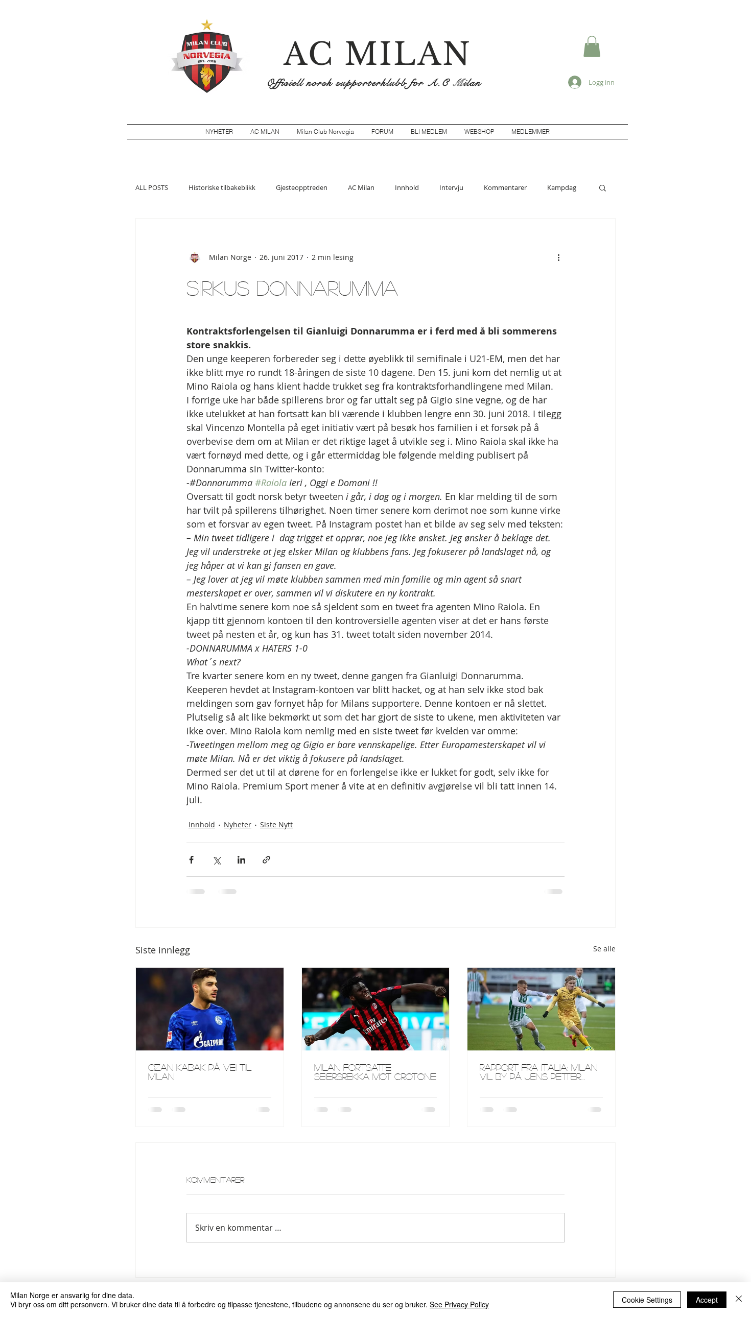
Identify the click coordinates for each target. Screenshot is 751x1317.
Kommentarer (505, 187)
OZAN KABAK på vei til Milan (199, 1072)
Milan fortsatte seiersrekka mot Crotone (375, 1072)
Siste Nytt (276, 824)
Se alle (604, 948)
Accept (707, 1300)
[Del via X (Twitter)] (216, 860)
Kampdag (561, 187)
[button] (592, 46)
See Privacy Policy (459, 1304)
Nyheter (237, 824)
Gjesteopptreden (301, 187)
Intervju (451, 187)
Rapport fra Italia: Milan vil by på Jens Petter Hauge (538, 1072)
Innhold (407, 187)
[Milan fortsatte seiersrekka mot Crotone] (376, 1009)
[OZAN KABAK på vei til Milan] (210, 1009)
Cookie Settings (647, 1300)
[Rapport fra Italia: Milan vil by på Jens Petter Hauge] (541, 1009)
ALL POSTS (151, 187)
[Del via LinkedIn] (241, 860)
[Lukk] (739, 1299)
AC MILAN (378, 54)
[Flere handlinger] (558, 257)
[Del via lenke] (266, 860)
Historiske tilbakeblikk (222, 187)
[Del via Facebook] (191, 860)
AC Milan (361, 187)
